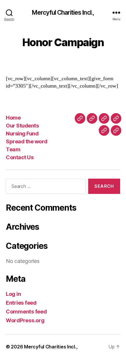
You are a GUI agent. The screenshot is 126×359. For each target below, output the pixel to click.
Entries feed (21, 303)
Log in (13, 294)
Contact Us (19, 157)
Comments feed (26, 311)
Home (13, 118)
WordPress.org (25, 320)
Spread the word (26, 141)
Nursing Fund (22, 133)
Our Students (22, 126)
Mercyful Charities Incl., (63, 12)
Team (13, 149)
